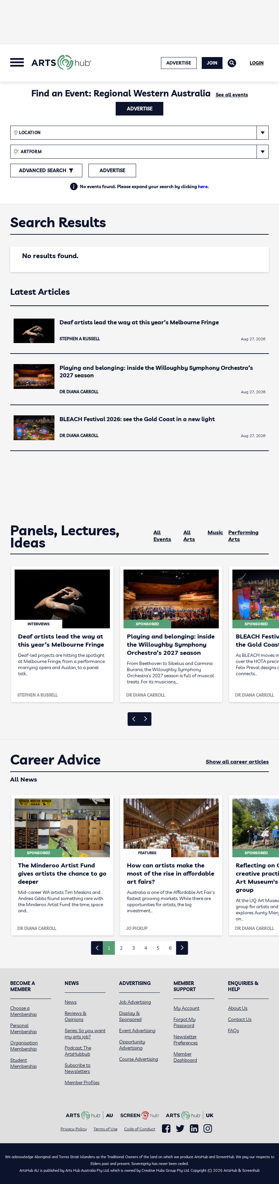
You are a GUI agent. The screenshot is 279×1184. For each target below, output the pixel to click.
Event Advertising (137, 1030)
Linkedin (194, 1128)
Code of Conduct (139, 1128)
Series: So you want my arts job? (85, 1033)
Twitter (180, 1128)
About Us (237, 1008)
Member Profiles (82, 1082)
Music (215, 532)
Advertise (139, 109)
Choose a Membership (23, 1011)
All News (23, 779)
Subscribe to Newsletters (78, 1068)
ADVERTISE (178, 63)
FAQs (233, 1030)
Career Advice (55, 759)
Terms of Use (105, 1128)
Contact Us (239, 1019)
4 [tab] (145, 948)
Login (257, 63)
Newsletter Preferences (186, 1040)
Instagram (207, 1128)
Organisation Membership (24, 1046)
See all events (232, 95)
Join (212, 63)
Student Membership (23, 1063)
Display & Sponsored (130, 1016)
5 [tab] (158, 948)
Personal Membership (23, 1028)
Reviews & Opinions (75, 1016)
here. (203, 186)
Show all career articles (237, 761)
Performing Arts (243, 535)
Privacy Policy (74, 1128)
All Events (162, 535)
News (71, 1002)
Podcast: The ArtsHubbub (78, 1051)
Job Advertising (135, 1002)
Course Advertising (138, 1059)
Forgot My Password (185, 1022)
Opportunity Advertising (132, 1045)
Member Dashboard (185, 1057)
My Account (186, 1008)
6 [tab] (170, 948)
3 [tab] (133, 948)
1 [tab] (109, 948)
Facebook (166, 1128)
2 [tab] (121, 948)
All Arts (189, 535)
